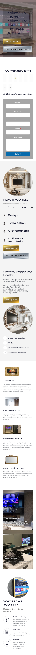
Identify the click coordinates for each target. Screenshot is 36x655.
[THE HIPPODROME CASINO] (5, 78)
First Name (18, 102)
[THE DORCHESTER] (10, 78)
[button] (18, 207)
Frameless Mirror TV (12, 519)
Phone (18, 128)
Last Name (18, 111)
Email (18, 120)
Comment (18, 137)
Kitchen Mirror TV (11, 558)
